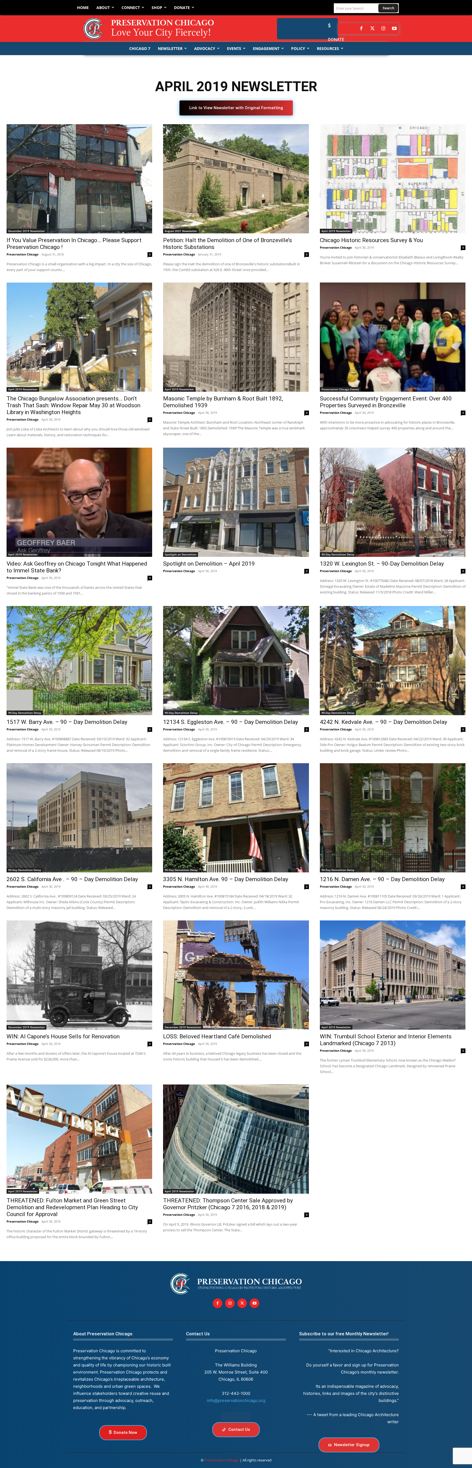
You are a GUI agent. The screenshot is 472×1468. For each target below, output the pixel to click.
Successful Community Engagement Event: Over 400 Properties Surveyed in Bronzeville (386, 402)
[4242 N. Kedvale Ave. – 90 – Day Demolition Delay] (392, 660)
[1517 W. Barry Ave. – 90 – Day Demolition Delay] (79, 660)
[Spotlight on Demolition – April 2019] (236, 502)
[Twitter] (372, 28)
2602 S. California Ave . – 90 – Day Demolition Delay (72, 879)
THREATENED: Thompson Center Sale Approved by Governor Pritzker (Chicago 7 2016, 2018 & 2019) (228, 1204)
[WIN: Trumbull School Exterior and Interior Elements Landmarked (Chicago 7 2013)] (392, 975)
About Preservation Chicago (102, 1333)
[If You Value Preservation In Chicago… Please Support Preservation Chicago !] (79, 178)
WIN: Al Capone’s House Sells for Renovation (63, 1036)
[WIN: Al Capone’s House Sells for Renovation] (79, 975)
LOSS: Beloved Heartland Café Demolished (217, 1036)
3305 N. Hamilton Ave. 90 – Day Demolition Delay (225, 879)
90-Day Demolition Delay (337, 554)
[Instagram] (383, 28)
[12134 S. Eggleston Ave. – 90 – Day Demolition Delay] (236, 660)
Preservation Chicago (23, 254)
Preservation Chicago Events (340, 389)
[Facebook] (361, 28)
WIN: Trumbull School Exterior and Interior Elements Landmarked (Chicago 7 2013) (386, 1040)
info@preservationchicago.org (236, 1400)
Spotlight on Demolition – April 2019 (209, 563)
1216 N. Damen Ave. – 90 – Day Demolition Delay (382, 879)
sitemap (236, 1416)
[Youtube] (254, 1303)
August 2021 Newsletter (181, 231)
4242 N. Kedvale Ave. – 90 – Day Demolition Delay (383, 722)
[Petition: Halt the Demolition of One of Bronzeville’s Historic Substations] (236, 178)
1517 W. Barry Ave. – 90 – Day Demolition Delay (67, 722)
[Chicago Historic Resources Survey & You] (392, 178)
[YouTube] (394, 28)
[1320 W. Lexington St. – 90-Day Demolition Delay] (392, 502)
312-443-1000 (236, 1393)
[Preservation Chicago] (153, 28)
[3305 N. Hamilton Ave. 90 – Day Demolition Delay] (236, 817)
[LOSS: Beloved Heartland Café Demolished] (236, 975)
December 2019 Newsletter (26, 231)
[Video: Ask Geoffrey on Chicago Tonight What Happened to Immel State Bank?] (79, 502)
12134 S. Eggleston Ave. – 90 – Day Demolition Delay (230, 722)
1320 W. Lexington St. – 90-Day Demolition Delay (382, 563)
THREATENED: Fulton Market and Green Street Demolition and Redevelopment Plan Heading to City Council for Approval (72, 1207)
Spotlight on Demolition (180, 554)
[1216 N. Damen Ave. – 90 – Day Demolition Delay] (392, 817)
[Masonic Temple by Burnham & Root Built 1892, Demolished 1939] (236, 337)
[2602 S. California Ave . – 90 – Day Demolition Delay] (79, 817)
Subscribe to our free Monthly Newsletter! (343, 1333)
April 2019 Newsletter (336, 231)
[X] (242, 1303)
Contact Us (198, 1333)
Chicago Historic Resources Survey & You (371, 240)
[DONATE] (328, 25)
